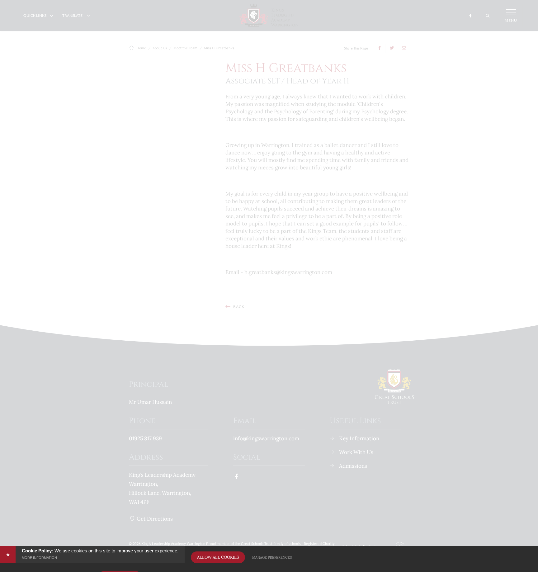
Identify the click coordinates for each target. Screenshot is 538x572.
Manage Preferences (272, 557)
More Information (39, 558)
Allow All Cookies (218, 557)
